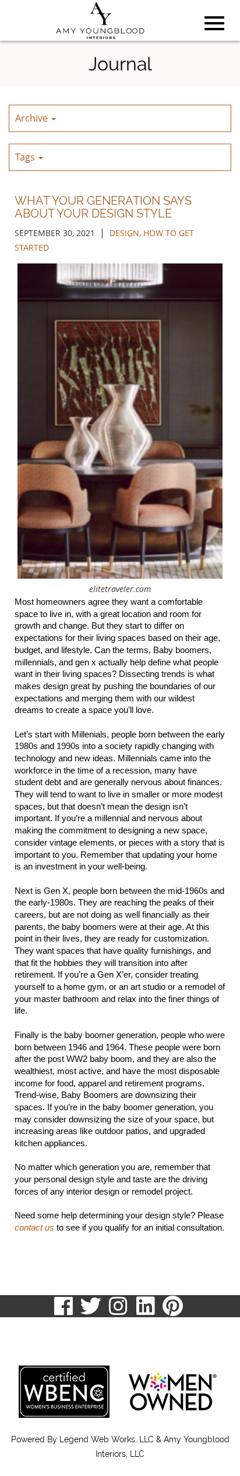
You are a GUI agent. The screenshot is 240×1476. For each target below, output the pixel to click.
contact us (34, 1227)
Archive (32, 118)
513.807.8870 (36, 1328)
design (124, 232)
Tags (26, 157)
